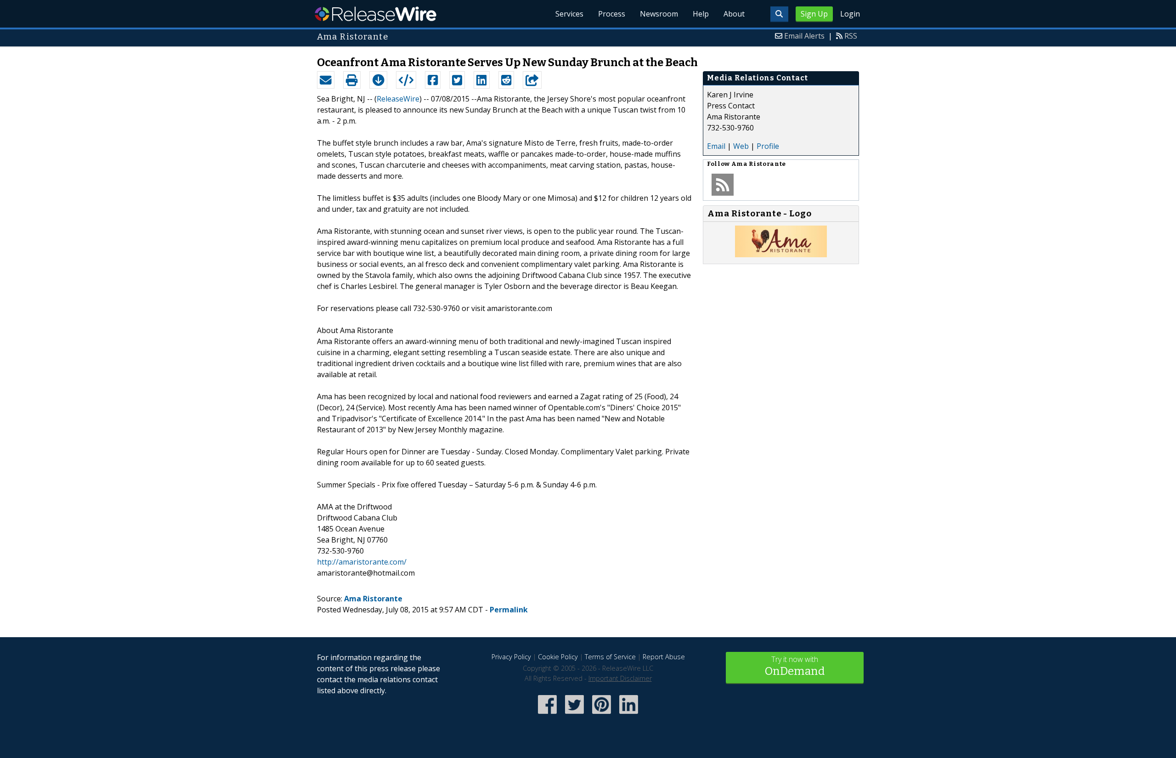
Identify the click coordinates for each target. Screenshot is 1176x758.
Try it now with (795, 666)
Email (716, 146)
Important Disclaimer (620, 678)
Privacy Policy (511, 656)
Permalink (509, 610)
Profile (768, 146)
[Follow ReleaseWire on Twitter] (574, 714)
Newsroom (659, 14)
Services (569, 14)
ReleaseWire (375, 14)
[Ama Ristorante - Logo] (781, 254)
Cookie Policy (558, 656)
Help (701, 14)
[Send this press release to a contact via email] (325, 80)
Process (611, 14)
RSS (850, 36)
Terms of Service (610, 656)
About (734, 14)
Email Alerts (804, 36)
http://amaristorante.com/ (362, 562)
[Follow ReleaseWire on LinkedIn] (628, 714)
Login (850, 14)
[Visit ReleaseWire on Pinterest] (601, 714)
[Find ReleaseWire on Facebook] (547, 714)
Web (741, 146)
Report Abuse (664, 656)
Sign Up (814, 14)
